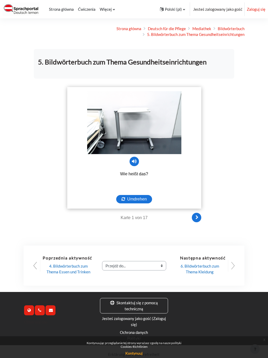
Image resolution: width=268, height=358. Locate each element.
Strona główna (128, 28)
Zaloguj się (256, 9)
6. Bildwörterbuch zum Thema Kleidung (200, 269)
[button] (172, 9)
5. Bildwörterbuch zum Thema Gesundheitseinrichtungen (195, 34)
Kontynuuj (134, 353)
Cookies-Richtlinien (134, 347)
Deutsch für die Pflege (167, 28)
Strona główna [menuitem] (61, 9)
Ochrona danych (134, 332)
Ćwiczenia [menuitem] (87, 9)
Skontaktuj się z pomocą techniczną (137, 305)
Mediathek (201, 28)
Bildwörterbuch (231, 28)
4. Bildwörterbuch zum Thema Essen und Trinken (68, 269)
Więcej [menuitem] (106, 9)
